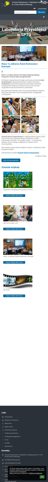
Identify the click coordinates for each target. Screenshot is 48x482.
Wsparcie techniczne (12, 420)
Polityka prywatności (11, 433)
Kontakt (7, 443)
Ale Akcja (6, 290)
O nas (7, 440)
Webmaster (8, 417)
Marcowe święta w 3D (10, 223)
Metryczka (8, 423)
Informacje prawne (11, 430)
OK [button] (42, 477)
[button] (34, 8)
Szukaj (42, 12)
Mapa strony (9, 427)
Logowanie (42, 9)
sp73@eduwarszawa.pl (12, 460)
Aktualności (8, 446)
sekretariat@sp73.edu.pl (13, 463)
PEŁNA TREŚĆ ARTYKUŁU (14, 195)
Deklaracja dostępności (12, 436)
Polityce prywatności (35, 473)
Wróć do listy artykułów (11, 160)
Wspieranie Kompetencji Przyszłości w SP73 (18, 189)
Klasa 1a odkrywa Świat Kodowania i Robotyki (18, 256)
